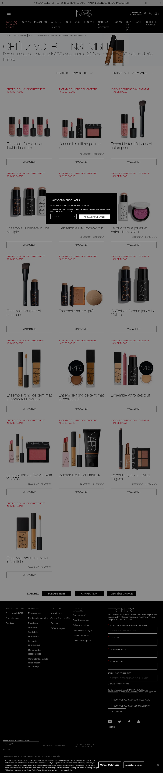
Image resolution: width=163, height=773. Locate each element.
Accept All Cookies (133, 764)
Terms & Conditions (44, 770)
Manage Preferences (109, 764)
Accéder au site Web (94, 217)
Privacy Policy (80, 765)
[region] (81, 765)
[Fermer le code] (112, 196)
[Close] (157, 764)
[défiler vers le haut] (158, 749)
